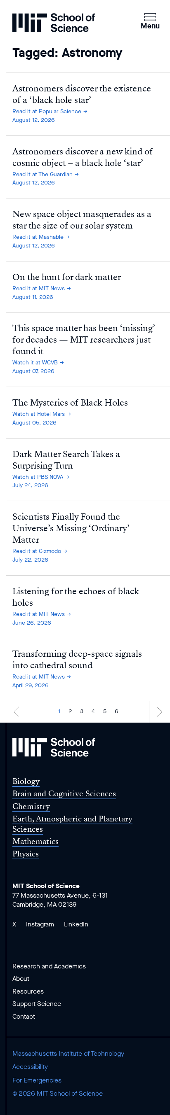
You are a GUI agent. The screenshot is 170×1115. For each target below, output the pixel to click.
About (20, 978)
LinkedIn (76, 924)
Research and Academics (49, 966)
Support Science (36, 1003)
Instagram (40, 924)
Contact (23, 1016)
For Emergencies (36, 1080)
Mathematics (35, 841)
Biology (26, 781)
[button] (150, 20)
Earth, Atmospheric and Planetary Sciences (72, 824)
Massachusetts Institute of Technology (68, 1053)
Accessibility (30, 1066)
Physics (25, 853)
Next (159, 711)
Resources (28, 991)
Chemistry (31, 806)
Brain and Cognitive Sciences (64, 793)
